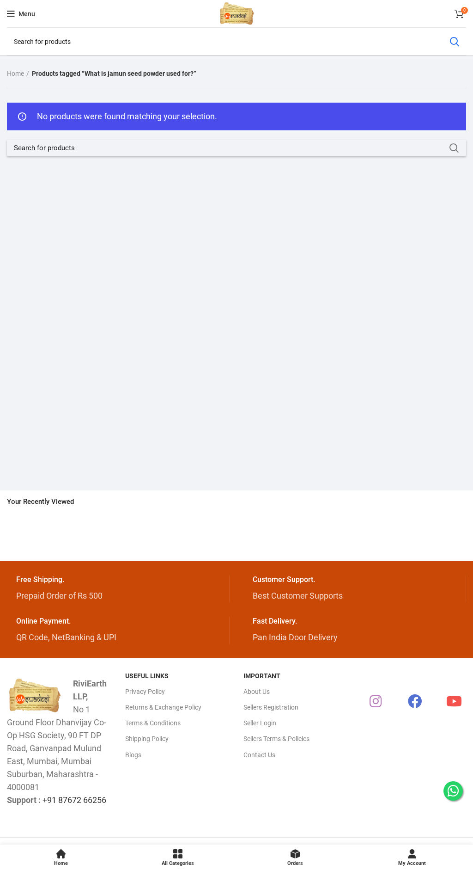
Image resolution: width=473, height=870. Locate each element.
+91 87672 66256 (74, 800)
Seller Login (259, 723)
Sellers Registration (270, 707)
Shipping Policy (147, 738)
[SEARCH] (454, 41)
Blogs (133, 755)
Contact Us (259, 755)
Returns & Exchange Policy (163, 707)
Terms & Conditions (153, 723)
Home (15, 73)
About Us (256, 691)
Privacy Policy (145, 691)
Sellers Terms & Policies (276, 738)
